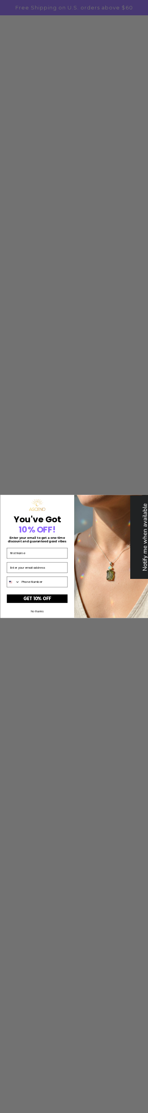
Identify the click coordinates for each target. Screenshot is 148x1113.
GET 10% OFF (37, 598)
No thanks (37, 611)
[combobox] (13, 582)
